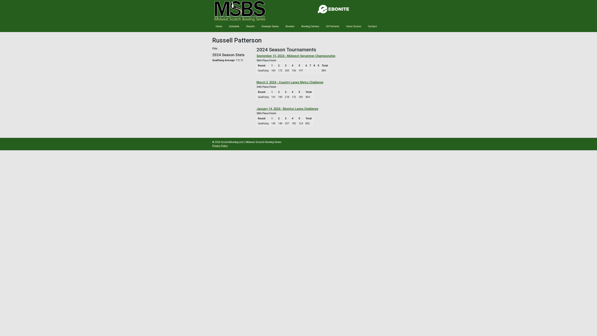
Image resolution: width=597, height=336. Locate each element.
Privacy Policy (220, 145)
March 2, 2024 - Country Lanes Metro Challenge (290, 82)
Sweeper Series (270, 26)
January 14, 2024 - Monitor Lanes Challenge (287, 109)
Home (219, 26)
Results (250, 26)
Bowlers (290, 26)
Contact (372, 26)
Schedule (234, 26)
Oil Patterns (332, 26)
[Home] (240, 11)
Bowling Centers (310, 26)
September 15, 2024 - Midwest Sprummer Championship (296, 56)
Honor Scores (353, 26)
